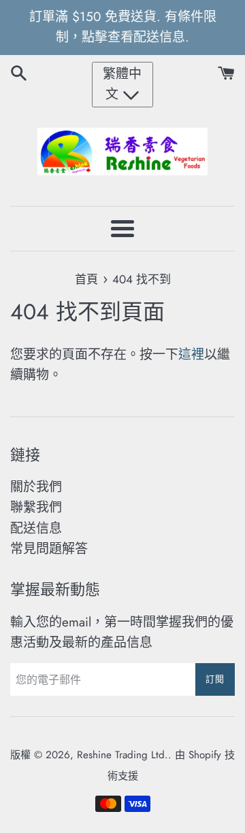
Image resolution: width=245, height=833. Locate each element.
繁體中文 (122, 84)
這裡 (191, 354)
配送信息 (36, 528)
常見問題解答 (49, 548)
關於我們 (36, 487)
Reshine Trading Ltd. (122, 754)
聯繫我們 (36, 507)
